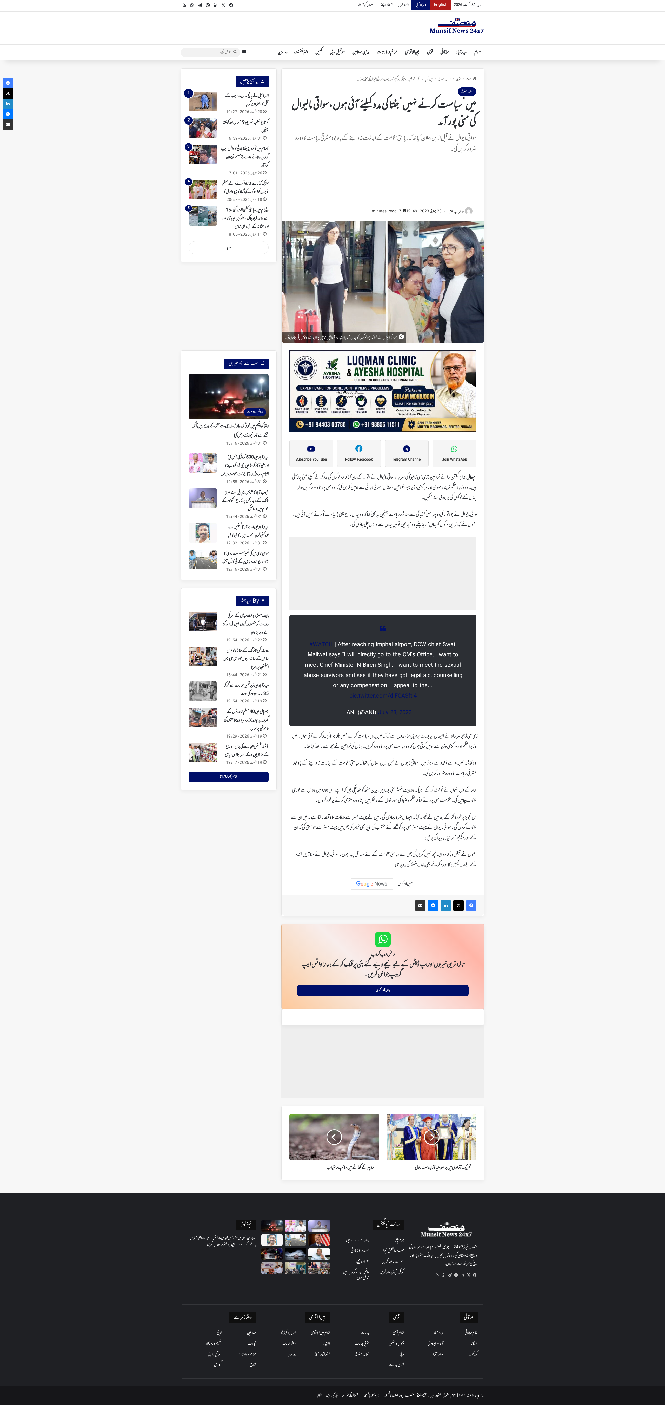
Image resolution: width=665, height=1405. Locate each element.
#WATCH (321, 645)
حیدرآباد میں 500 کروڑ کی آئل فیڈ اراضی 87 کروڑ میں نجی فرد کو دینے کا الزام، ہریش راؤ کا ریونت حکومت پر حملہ (245, 466)
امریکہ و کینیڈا (288, 1333)
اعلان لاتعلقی (391, 1395)
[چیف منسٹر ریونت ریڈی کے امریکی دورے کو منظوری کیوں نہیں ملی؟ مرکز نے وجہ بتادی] (203, 621)
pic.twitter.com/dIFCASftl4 (383, 696)
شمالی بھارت (396, 1365)
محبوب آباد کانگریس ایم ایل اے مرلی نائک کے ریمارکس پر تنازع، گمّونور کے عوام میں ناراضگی (245, 501)
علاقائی (444, 52)
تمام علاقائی (471, 1333)
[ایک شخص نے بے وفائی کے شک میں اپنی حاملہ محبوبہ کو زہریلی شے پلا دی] (295, 1254)
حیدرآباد (461, 52)
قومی (430, 52)
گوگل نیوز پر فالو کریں (392, 1272)
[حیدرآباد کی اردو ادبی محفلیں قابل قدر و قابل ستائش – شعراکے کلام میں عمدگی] (295, 1268)
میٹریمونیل (420, 5)
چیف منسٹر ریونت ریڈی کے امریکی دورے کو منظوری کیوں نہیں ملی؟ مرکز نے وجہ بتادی (246, 624)
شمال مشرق (444, 79)
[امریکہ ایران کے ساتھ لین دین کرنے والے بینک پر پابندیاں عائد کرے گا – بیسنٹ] (319, 1240)
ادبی (219, 1333)
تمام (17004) (228, 777)
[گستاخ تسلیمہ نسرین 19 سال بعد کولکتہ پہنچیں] (203, 128)
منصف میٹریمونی (360, 1251)
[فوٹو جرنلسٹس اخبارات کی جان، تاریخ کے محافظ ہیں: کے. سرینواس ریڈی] (203, 752)
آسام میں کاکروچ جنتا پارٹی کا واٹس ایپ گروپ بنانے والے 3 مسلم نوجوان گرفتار (245, 157)
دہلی (402, 1354)
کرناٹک (473, 1354)
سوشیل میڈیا (337, 52)
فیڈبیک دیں (332, 1395)
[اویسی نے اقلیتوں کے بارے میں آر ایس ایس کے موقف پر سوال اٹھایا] (319, 1254)
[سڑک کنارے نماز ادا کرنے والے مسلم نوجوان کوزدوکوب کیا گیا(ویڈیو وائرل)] (203, 189)
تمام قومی (398, 1333)
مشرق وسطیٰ (322, 1354)
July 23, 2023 (395, 713)
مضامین (251, 1333)
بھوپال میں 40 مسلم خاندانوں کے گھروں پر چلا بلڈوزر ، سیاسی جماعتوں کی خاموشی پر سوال (246, 720)
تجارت (252, 1344)
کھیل (318, 52)
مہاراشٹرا (438, 1354)
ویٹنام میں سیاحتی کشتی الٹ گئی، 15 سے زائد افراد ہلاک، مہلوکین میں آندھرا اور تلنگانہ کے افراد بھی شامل (245, 218)
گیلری (218, 1365)
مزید (281, 52)
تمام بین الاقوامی (320, 1333)
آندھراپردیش (435, 1344)
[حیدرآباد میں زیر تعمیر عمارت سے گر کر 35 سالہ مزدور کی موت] (203, 691)
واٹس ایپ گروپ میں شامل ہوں (356, 1275)
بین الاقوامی (412, 52)
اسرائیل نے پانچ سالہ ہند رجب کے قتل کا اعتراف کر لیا (247, 100)
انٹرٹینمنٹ (301, 52)
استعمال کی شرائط (366, 5)
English (440, 5)
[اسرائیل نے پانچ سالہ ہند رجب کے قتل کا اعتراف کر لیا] (203, 101)
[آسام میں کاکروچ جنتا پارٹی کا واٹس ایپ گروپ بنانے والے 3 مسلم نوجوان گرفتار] (203, 154)
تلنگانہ (474, 1344)
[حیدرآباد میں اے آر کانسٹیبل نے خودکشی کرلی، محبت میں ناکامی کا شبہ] (203, 533)
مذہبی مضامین (360, 52)
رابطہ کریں (403, 5)
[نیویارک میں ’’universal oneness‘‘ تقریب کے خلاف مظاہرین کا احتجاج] (319, 1268)
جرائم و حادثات (387, 52)
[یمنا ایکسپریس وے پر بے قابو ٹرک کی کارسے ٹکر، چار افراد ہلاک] (272, 1254)
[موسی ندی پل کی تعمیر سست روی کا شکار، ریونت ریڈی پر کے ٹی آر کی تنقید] (203, 559)
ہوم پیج (399, 1240)
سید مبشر (453, 211)
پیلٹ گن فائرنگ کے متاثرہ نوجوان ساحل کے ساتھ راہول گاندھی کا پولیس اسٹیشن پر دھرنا (246, 659)
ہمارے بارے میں (357, 1240)
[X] (468, 1275)
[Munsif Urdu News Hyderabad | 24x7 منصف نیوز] (456, 25)
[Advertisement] (382, 183)
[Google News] (372, 884)
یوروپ (291, 1354)
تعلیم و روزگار (213, 1344)
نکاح (253, 1365)
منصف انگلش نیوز (393, 1251)
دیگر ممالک (289, 1344)
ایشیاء (326, 1344)
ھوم (477, 52)
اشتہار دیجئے (387, 5)
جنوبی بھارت (362, 1344)
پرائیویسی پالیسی (372, 1395)
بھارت (365, 1333)
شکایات (317, 1395)
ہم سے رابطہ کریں (393, 1262)
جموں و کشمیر (396, 1344)
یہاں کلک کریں (383, 990)
